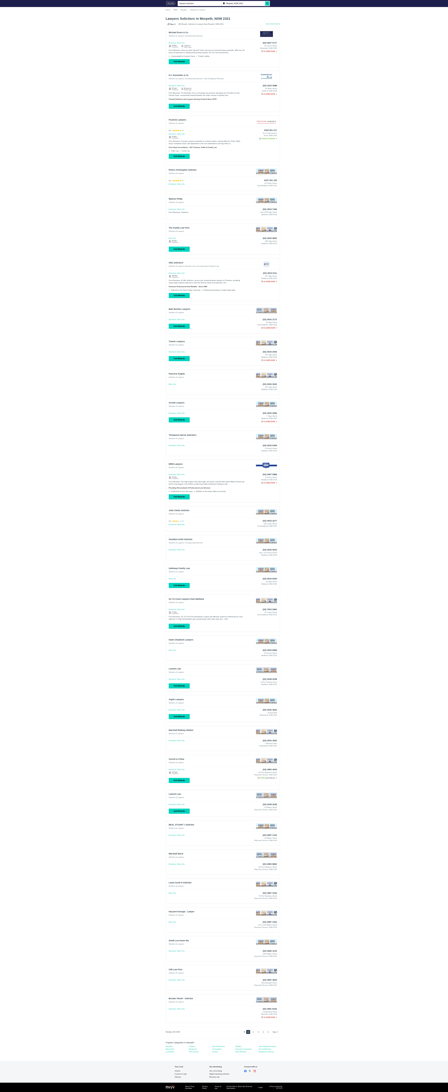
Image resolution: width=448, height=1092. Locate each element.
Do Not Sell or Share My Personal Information (239, 1087)
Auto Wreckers (241, 1052)
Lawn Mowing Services (267, 1046)
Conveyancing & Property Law (207, 266)
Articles (177, 1071)
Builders (238, 1046)
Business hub (214, 1077)
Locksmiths (170, 1052)
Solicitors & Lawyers (176, 36)
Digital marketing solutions (219, 1074)
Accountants (216, 1049)
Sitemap (178, 1077)
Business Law (190, 266)
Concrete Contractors (243, 1049)
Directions (172, 43)
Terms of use (218, 1087)
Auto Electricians (218, 1046)
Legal (260, 1087)
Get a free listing (215, 1071)
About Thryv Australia (189, 1087)
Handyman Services (266, 1052)
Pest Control (193, 1052)
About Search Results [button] (273, 24)
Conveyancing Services (194, 36)
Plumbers (169, 1046)
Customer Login (181, 1074)
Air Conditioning (265, 1049)
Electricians (170, 1049)
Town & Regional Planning (214, 79)
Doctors (215, 1052)
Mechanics (193, 1049)
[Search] (267, 3)
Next (274, 1032)
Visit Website (179, 62)
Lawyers (192, 1046)
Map (172, 24)
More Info (181, 43)
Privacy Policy (205, 1087)
